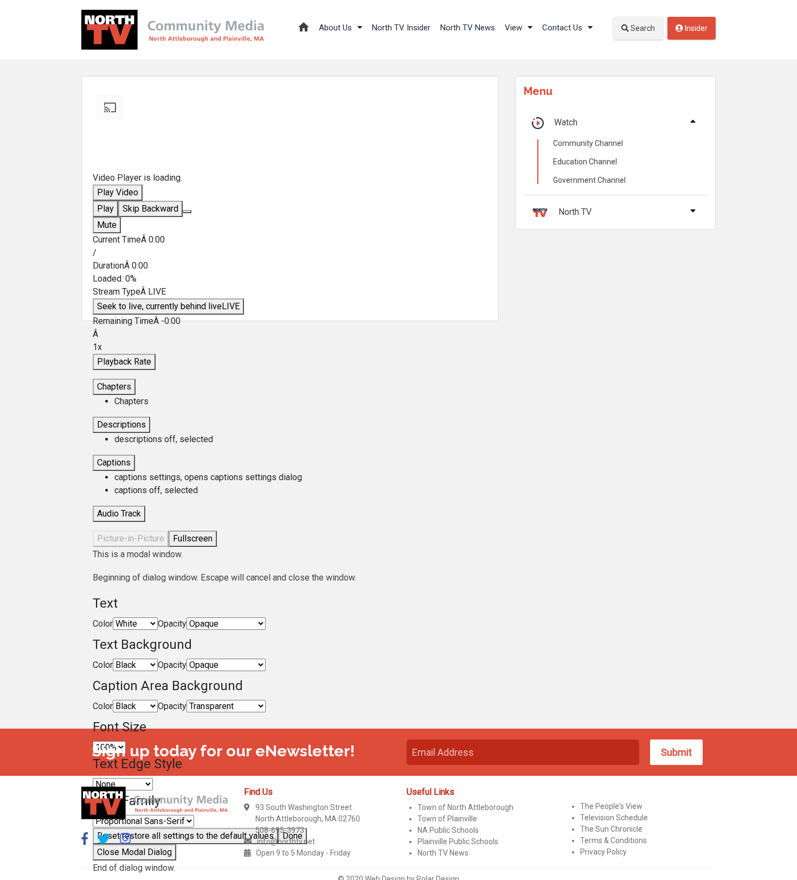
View (514, 28)
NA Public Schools (448, 830)
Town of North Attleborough (465, 807)
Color (103, 623)
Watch (565, 122)
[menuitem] (300, 477)
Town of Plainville (447, 818)
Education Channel (585, 161)
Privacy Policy (603, 851)
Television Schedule (614, 817)
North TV (575, 212)
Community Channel (588, 143)
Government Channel (589, 180)
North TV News (467, 28)
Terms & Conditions (613, 840)
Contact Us (563, 28)
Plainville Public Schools (457, 841)
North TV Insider (401, 28)
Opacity (172, 623)
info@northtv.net (286, 841)
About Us (336, 28)
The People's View (611, 806)
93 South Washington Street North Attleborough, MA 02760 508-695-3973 (307, 818)
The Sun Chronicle (611, 829)
